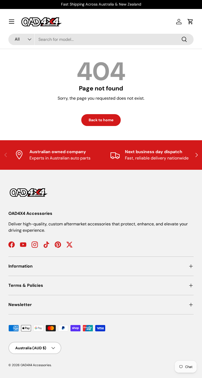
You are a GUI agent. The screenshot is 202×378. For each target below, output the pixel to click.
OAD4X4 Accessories (36, 365)
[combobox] (101, 39)
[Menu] (11, 21)
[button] (190, 21)
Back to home (101, 120)
